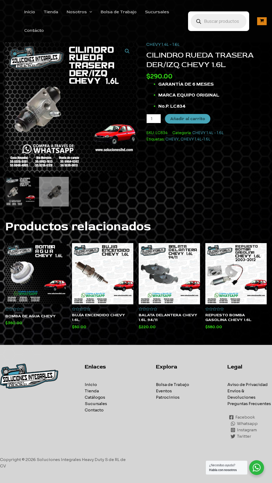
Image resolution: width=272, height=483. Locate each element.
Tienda (51, 12)
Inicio (29, 12)
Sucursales (157, 12)
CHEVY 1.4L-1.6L (195, 139)
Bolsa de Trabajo (119, 12)
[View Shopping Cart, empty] (262, 21)
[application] (89, 12)
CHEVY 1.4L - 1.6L (163, 44)
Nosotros (77, 12)
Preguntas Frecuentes (249, 403)
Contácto (34, 30)
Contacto (94, 409)
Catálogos (95, 397)
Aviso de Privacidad (247, 384)
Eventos (164, 390)
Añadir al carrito (187, 118)
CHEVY (172, 139)
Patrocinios (168, 397)
